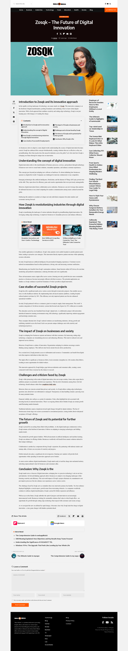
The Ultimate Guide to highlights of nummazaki (96, 119)
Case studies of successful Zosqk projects (36, 141)
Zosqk (62, 106)
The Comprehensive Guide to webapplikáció (32, 535)
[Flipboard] (15, 523)
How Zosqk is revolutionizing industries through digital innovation (35, 136)
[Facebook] (105, 4)
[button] (70, 33)
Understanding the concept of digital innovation (34, 131)
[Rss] (110, 4)
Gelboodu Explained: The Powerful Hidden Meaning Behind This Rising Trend (96, 224)
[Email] (67, 33)
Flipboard (21, 523)
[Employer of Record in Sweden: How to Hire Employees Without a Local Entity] (112, 106)
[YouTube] (107, 4)
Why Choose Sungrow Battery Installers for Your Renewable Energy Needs (96, 209)
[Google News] (52, 523)
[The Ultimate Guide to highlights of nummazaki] (112, 119)
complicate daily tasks (49, 384)
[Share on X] (60, 33)
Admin (55, 38)
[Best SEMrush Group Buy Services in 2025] (51, 230)
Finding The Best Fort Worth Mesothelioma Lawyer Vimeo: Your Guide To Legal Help (95, 184)
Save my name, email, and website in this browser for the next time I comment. (33, 600)
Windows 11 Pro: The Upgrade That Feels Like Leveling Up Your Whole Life (43, 545)
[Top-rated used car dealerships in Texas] (112, 129)
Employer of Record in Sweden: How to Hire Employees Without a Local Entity (96, 105)
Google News (59, 523)
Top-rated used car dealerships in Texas (96, 129)
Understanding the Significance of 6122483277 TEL (34, 542)
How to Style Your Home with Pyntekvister (96, 198)
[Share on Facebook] (57, 33)
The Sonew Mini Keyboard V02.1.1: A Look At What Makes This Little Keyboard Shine (96, 140)
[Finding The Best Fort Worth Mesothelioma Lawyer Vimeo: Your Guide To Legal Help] (112, 185)
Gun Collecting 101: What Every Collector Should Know (96, 154)
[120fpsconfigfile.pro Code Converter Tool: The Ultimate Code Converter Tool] (72, 230)
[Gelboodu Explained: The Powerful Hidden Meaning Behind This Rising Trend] (112, 224)
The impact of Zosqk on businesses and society (66, 126)
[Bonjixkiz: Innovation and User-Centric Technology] (31, 230)
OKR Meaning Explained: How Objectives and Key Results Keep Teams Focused (44, 539)
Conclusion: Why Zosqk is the (64, 139)
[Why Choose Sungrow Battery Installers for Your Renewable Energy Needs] (112, 210)
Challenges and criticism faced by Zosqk (67, 130)
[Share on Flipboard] (64, 33)
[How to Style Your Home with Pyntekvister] (112, 198)
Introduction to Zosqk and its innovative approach (35, 126)
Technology (64, 16)
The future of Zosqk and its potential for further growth (67, 134)
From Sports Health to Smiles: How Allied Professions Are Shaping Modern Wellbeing (96, 168)
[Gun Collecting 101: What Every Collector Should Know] (112, 154)
